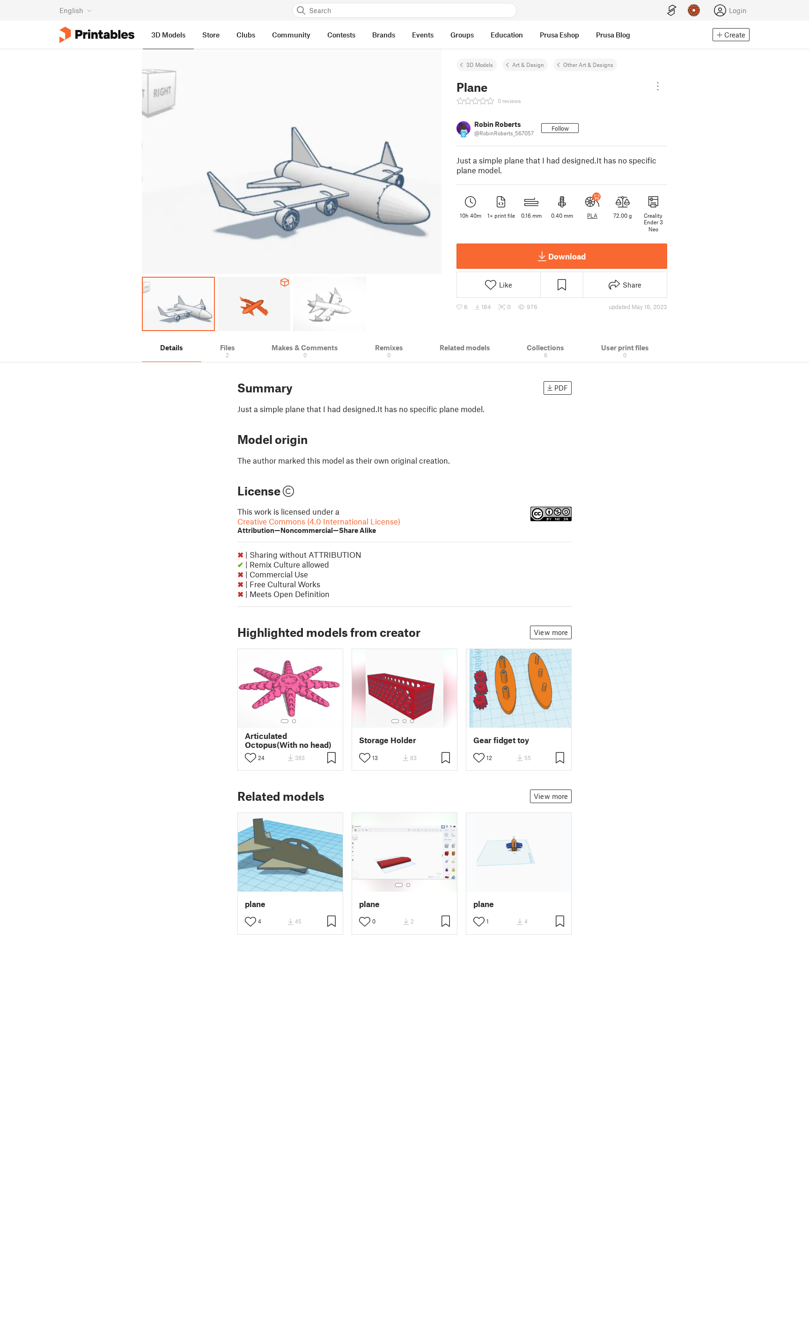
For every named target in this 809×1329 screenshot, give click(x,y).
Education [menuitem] (507, 34)
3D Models (479, 64)
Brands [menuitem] (383, 34)
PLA (592, 215)
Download (567, 256)
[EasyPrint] (672, 10)
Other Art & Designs (588, 64)
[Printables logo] (96, 35)
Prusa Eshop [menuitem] (559, 34)
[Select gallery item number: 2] (294, 721)
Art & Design (528, 64)
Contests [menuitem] (341, 34)
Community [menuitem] (291, 34)
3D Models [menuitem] (168, 34)
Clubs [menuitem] (245, 34)
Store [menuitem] (211, 34)
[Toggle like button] (250, 757)
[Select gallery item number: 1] (284, 721)
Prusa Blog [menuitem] (613, 34)
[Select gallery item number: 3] (412, 721)
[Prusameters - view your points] (694, 10)
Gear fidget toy (501, 740)
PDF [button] (561, 388)
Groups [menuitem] (462, 34)
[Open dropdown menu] (657, 86)
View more (551, 632)
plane (255, 904)
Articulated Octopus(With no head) (288, 740)
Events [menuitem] (423, 34)
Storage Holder (387, 740)
